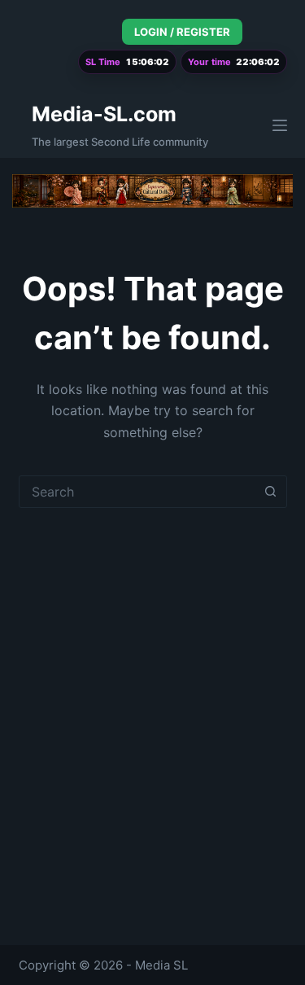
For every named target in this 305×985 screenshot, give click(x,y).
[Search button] (270, 491)
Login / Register (182, 31)
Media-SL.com (104, 114)
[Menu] (279, 125)
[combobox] (137, 491)
